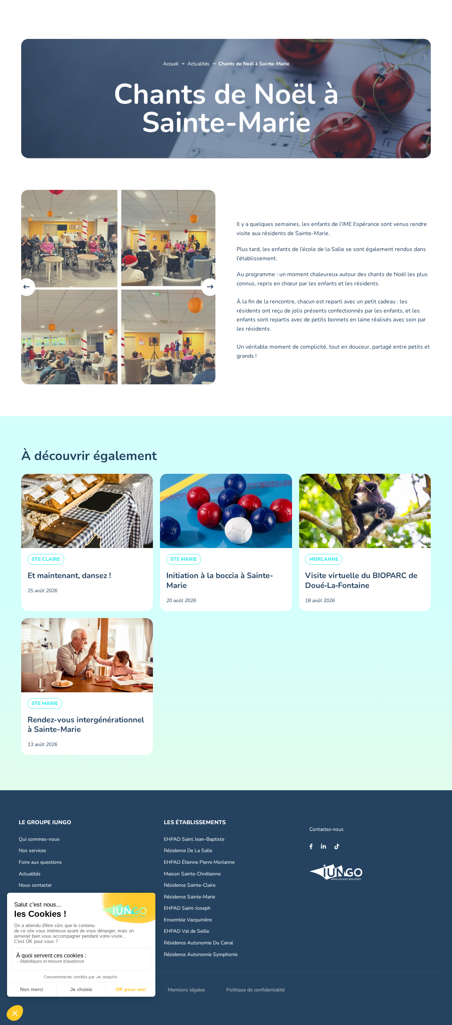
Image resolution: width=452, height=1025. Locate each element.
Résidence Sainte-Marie (189, 896)
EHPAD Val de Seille (186, 931)
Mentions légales (186, 989)
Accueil (170, 63)
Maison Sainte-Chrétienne (192, 873)
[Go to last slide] (26, 287)
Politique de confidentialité (255, 989)
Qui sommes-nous (39, 839)
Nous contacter (35, 885)
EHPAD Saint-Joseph (187, 908)
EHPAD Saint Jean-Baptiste (194, 839)
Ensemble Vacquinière (188, 919)
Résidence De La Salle (188, 850)
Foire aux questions (40, 862)
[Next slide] (210, 287)
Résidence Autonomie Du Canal (198, 942)
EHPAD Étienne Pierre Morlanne (199, 862)
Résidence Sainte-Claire (189, 885)
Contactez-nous (326, 829)
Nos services (32, 850)
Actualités (198, 63)
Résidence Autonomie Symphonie (201, 954)
